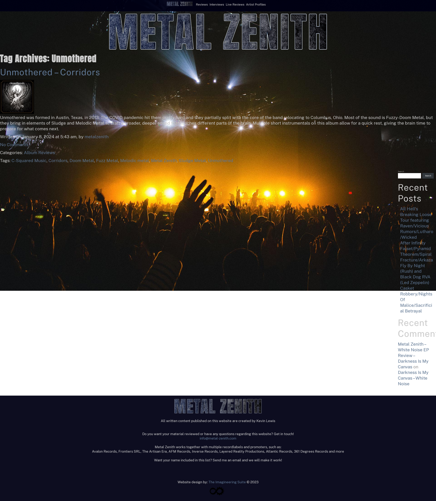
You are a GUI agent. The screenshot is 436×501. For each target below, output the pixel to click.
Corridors (57, 160)
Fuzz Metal (107, 160)
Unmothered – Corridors (50, 72)
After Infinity (413, 242)
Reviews (202, 4)
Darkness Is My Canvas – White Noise (413, 378)
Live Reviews (235, 4)
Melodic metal (134, 160)
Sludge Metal (192, 160)
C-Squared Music (28, 160)
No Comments (14, 144)
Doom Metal (81, 160)
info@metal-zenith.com (218, 438)
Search (401, 171)
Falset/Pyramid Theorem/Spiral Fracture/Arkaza (416, 254)
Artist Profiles (256, 4)
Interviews (216, 4)
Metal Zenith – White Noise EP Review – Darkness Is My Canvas (413, 355)
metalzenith (97, 136)
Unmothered (220, 160)
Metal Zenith (164, 160)
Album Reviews (39, 152)
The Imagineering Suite (227, 482)
